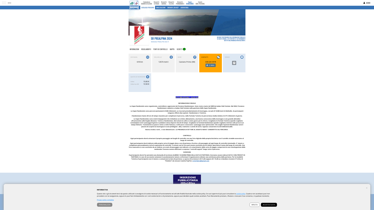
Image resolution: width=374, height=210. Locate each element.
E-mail (212, 65)
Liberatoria (184, 7)
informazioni (134, 49)
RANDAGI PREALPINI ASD (159, 42)
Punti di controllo (160, 49)
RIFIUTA (255, 205)
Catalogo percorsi (147, 7)
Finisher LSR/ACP (173, 7)
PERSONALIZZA (104, 205)
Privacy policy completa (105, 200)
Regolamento (146, 49)
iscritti (181, 49)
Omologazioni (160, 7)
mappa (172, 49)
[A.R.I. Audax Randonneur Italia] (134, 3)
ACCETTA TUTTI (269, 205)
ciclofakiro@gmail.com (201, 161)
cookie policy (240, 194)
